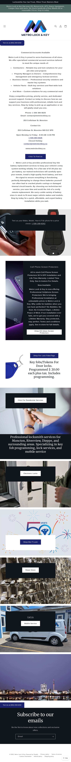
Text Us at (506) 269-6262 (12, 43)
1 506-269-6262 (38, 224)
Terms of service (56, 754)
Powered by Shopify (32, 754)
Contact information (26, 756)
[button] (4, 26)
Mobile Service (30, 623)
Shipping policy (49, 756)
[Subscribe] (52, 736)
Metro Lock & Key (20, 754)
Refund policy (38, 756)
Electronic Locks (30, 473)
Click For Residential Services (30, 400)
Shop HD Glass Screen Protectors (44, 332)
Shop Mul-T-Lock (30, 542)
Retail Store (31, 570)
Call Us (30, 617)
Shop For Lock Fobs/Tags (44, 356)
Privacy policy (44, 754)
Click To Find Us (35, 156)
